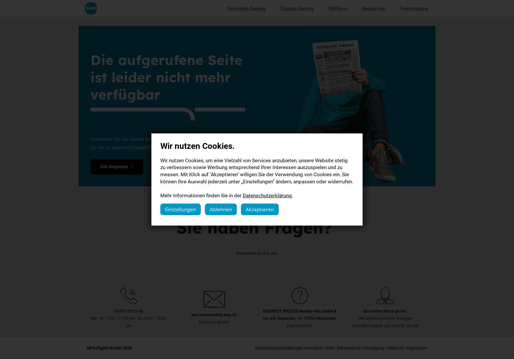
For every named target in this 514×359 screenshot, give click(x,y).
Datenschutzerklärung (267, 195)
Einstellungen (180, 209)
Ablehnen (221, 209)
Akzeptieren (260, 209)
